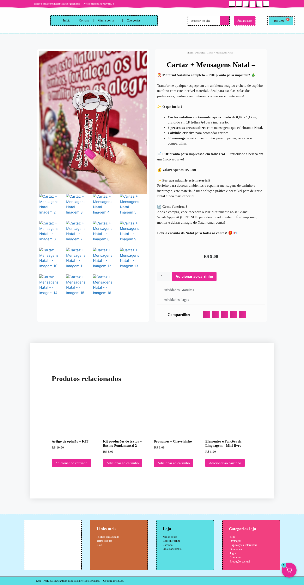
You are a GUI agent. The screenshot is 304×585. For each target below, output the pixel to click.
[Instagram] (232, 4)
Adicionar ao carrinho (194, 276)
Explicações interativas (243, 545)
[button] (211, 290)
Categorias (133, 20)
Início (67, 20)
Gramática (236, 549)
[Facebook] (266, 4)
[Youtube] (239, 4)
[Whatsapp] (246, 4)
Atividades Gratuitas (179, 290)
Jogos (233, 553)
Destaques (200, 52)
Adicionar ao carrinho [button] (71, 463)
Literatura (235, 557)
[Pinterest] (252, 4)
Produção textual (240, 561)
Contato (84, 20)
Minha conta (106, 20)
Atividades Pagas (176, 300)
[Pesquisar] (224, 20)
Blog (232, 536)
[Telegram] (259, 4)
